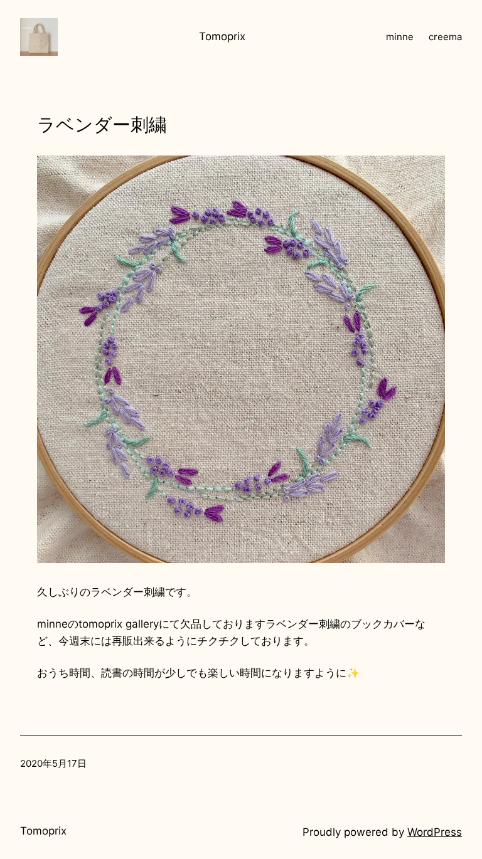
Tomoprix (222, 36)
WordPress (434, 832)
